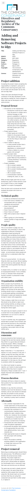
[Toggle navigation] (3, 2)
